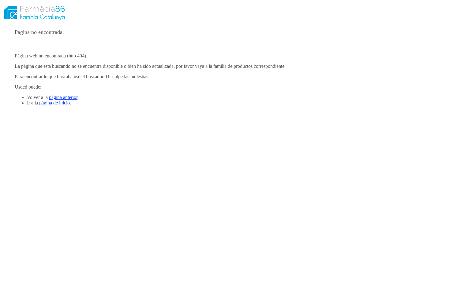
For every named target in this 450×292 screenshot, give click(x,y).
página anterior (63, 97)
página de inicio (54, 102)
